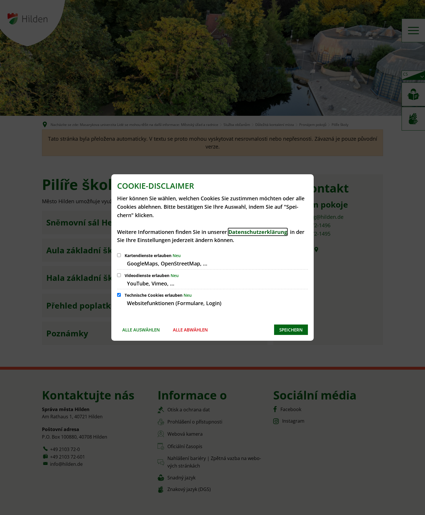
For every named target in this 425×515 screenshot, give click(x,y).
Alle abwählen (190, 330)
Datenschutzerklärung (257, 231)
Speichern (291, 330)
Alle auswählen (141, 330)
